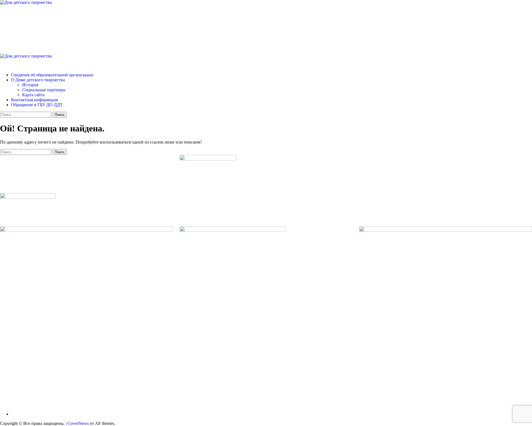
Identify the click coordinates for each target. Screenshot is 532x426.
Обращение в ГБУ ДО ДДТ (37, 104)
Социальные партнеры (43, 89)
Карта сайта (33, 94)
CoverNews (78, 423)
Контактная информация (34, 99)
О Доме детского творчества (38, 79)
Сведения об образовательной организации (52, 74)
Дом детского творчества (66, 25)
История (30, 84)
